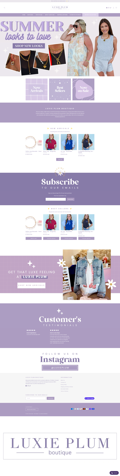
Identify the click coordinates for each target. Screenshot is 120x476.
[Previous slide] (1, 45)
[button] (4, 7)
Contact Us (63, 382)
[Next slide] (118, 45)
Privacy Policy (64, 384)
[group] (60, 46)
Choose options (51, 238)
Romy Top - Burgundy (49, 151)
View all (60, 159)
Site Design (36, 413)
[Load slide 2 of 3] (60, 75)
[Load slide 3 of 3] (62, 75)
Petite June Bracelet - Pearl (34, 151)
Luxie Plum (31, 413)
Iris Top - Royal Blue (66, 151)
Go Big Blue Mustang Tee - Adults (86, 152)
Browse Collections (90, 14)
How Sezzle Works (64, 389)
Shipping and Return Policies (67, 386)
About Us (63, 380)
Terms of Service (64, 391)
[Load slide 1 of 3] (58, 75)
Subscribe (70, 199)
